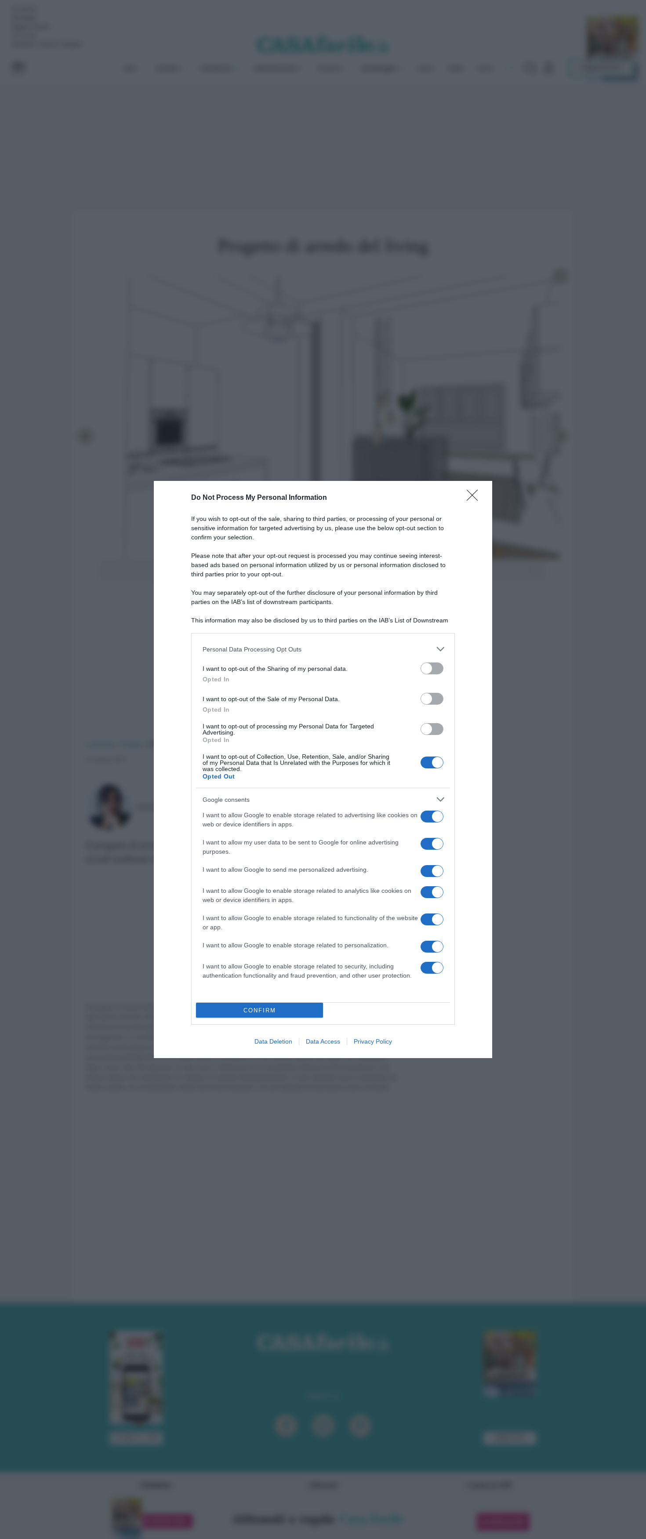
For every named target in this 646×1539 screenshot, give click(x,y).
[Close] (475, 498)
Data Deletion (273, 1041)
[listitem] (323, 649)
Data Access (323, 1041)
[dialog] (323, 769)
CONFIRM (259, 1010)
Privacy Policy (373, 1041)
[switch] (432, 668)
